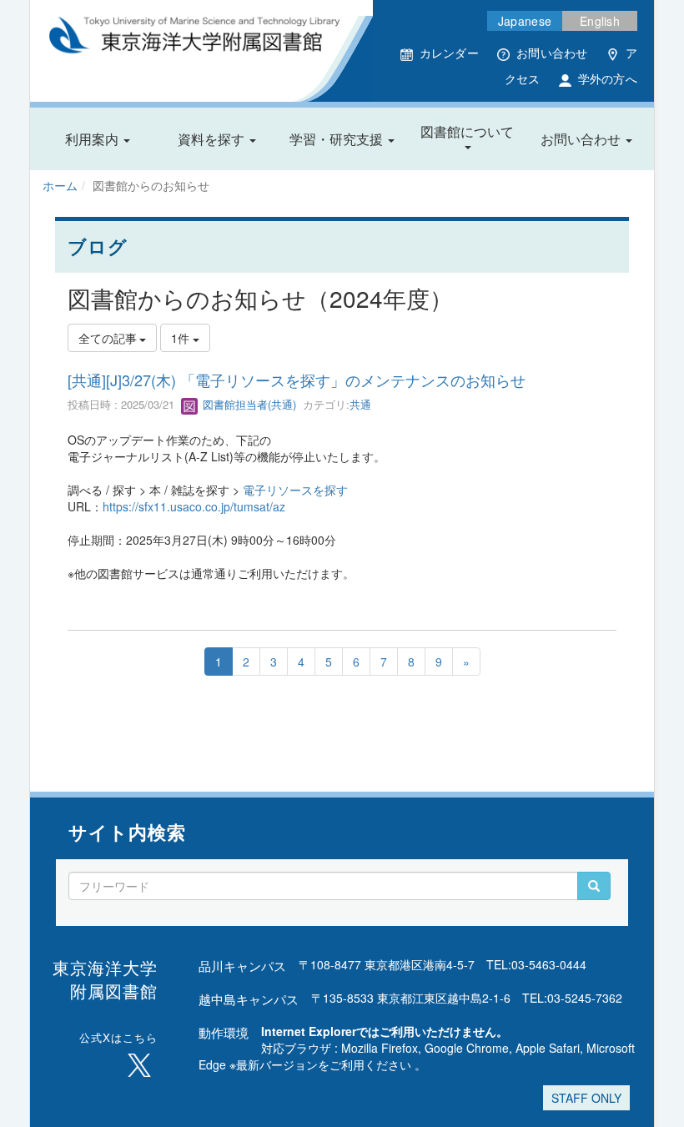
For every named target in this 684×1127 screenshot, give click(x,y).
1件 (182, 338)
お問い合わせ (552, 52)
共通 (360, 404)
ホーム (60, 185)
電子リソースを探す (295, 489)
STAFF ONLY (586, 1097)
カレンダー (449, 52)
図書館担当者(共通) (247, 404)
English (600, 21)
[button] (97, 139)
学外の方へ (607, 78)
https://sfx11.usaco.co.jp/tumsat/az (194, 506)
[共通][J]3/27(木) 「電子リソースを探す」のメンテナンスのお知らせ (297, 379)
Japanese (524, 21)
